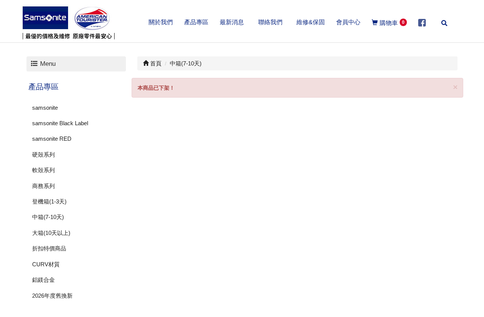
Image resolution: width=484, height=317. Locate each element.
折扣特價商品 (49, 248)
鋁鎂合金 (43, 280)
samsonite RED (51, 138)
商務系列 (43, 186)
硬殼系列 (43, 154)
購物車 (392, 23)
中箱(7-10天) (48, 217)
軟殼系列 (43, 170)
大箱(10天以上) (51, 233)
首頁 (155, 63)
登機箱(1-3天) (49, 201)
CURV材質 (46, 264)
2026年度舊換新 (52, 295)
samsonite (45, 107)
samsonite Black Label (60, 123)
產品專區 (43, 86)
